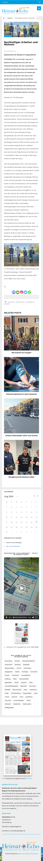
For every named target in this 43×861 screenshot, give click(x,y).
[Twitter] (25, 292)
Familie (17, 672)
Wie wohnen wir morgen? (22, 353)
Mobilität (7, 690)
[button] (22, 588)
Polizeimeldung (15, 693)
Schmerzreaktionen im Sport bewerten (21, 394)
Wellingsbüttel (9, 707)
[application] (21, 588)
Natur (25, 690)
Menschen (32, 686)
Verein (28, 700)
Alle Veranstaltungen (13, 546)
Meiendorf (23, 686)
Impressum (21, 854)
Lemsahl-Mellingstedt (11, 686)
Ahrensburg (8, 661)
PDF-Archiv (35, 647)
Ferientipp (25, 672)
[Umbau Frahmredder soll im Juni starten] (21, 415)
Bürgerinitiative (9, 668)
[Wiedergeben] (7, 617)
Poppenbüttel (30, 302)
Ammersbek (8, 664)
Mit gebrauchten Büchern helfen (21, 477)
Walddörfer (16, 704)
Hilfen (15, 679)
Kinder (16, 682)
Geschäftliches (20, 302)
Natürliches (33, 690)
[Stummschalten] (33, 617)
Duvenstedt (27, 668)
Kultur (31, 682)
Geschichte (15, 675)
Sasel (35, 693)
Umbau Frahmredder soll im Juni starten (21, 436)
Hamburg (7, 679)
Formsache (34, 672)
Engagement (8, 672)
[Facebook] (14, 292)
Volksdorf (8, 704)
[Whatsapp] (29, 292)
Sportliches (29, 697)
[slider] (20, 617)
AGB (36, 854)
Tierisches (8, 700)
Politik (6, 693)
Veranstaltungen (19, 700)
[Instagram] (21, 292)
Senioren (14, 697)
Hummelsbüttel (23, 679)
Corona (19, 668)
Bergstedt (26, 664)
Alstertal (17, 661)
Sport (21, 697)
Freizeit (7, 675)
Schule (7, 697)
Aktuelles (9, 18)
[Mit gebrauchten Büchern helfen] (21, 457)
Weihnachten (27, 704)
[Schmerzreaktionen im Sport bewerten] (21, 374)
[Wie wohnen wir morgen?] (21, 333)
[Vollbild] (36, 617)
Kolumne (23, 682)
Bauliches (11, 302)
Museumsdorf (17, 690)
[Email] (17, 292)
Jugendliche (8, 682)
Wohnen (7, 304)
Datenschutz (30, 854)
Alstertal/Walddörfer (28, 661)
